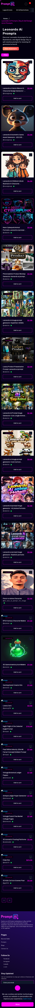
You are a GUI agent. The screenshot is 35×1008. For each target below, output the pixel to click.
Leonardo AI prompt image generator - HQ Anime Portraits (14, 507)
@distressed (7, 778)
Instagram (7, 961)
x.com (5, 967)
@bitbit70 (6, 862)
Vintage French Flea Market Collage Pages (13, 817)
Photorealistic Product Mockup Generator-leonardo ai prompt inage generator (14, 275)
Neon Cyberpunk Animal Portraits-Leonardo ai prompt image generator (13, 229)
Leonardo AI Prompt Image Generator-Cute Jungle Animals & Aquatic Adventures (14, 414)
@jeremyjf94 (7, 708)
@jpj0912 (6, 883)
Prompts (3, 942)
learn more (27, 999)
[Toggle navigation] (32, 4)
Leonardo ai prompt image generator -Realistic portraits (13, 553)
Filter (6, 55)
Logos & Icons (7, 10)
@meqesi (6, 731)
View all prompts (11, 49)
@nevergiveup (7, 93)
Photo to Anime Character (12, 598)
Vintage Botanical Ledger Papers (12, 774)
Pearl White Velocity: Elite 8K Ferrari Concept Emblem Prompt (14, 751)
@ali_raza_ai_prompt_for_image (14, 601)
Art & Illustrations (22, 10)
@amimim (6, 623)
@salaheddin (7, 842)
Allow (17, 1004)
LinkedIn (6, 964)
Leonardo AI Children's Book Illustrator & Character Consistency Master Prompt (13, 182)
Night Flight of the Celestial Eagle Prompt (12, 727)
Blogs (2, 945)
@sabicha (6, 233)
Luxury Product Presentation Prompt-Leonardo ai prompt (13, 368)
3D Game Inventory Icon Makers (14, 664)
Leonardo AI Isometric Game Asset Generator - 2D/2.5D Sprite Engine (13, 136)
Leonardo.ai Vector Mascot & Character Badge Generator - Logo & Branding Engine (13, 89)
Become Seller (5, 939)
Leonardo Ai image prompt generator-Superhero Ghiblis (13, 321)
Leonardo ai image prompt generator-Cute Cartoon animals (12, 461)
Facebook (6, 958)
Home (5, 18)
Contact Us (4, 948)
